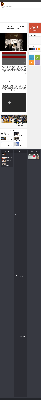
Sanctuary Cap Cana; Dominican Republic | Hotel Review (9, 139)
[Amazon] (39, 49)
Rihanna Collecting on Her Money (22, 215)
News (9, 0)
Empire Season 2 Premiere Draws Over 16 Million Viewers (19, 140)
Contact (23, 0)
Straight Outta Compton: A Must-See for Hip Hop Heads (10, 145)
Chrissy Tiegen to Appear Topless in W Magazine (22, 337)
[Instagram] (30, 49)
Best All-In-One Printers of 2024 (10, 134)
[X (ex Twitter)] (32, 49)
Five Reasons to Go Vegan (8, 161)
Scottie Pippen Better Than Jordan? (22, 155)
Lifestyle (19, 0)
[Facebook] (34, 49)
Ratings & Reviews (13, 0)
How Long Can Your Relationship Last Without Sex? (9, 164)
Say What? (26, 0)
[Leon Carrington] (2, 4)
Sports (16, 0)
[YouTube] (36, 49)
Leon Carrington (2, 0)
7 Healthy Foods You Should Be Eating (9, 158)
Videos (21, 0)
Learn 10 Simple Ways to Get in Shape (8, 155)
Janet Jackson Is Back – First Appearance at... (22, 276)
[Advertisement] (20, 16)
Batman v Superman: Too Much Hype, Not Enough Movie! (20, 135)
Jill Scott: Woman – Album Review (22, 145)
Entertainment (6, 0)
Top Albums (17, 24)
